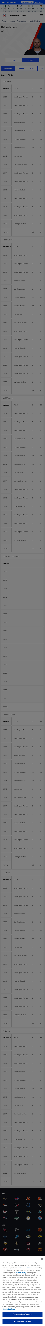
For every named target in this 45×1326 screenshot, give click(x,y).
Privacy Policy (20, 1273)
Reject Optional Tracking (22, 1314)
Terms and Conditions (26, 1268)
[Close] (42, 1259)
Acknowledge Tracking (22, 1321)
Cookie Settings (8, 1309)
